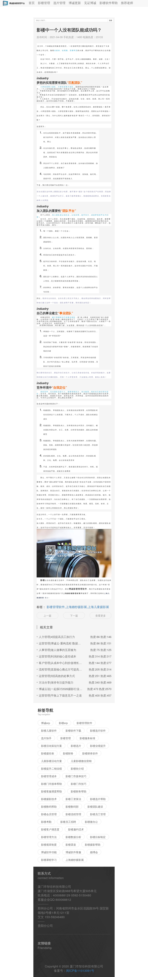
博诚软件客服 (73, 852)
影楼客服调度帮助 (51, 791)
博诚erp (45, 723)
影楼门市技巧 (78, 784)
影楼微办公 (91, 822)
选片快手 (46, 738)
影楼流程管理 (73, 814)
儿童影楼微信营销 (81, 761)
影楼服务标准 (87, 738)
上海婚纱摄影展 (75, 860)
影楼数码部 (72, 806)
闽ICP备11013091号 (80, 970)
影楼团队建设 (95, 806)
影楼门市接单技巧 (76, 776)
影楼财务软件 (90, 753)
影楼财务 (68, 753)
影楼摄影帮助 (92, 844)
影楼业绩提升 (98, 746)
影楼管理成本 (49, 776)
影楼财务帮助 (78, 791)
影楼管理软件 (84, 723)
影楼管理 (65, 738)
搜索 (110, 20)
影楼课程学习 (49, 860)
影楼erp (63, 723)
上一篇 (47, 615)
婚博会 (94, 852)
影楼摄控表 (47, 753)
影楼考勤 (46, 822)
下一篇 (74, 615)
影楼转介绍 (77, 768)
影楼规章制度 (49, 844)
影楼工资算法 (73, 799)
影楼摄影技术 (49, 799)
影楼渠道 (71, 844)
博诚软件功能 (49, 852)
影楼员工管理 (98, 814)
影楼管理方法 (49, 837)
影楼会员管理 (49, 814)
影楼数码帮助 (49, 806)
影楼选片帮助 (98, 799)
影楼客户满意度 (50, 829)
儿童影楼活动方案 (51, 761)
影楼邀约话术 (76, 829)
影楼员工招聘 (68, 822)
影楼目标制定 (98, 837)
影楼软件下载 (73, 730)
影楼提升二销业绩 (51, 768)
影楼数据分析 (73, 837)
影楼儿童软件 (49, 730)
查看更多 (100, 615)
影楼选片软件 (98, 730)
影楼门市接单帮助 (51, 784)
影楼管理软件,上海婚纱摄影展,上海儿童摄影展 (78, 607)
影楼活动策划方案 (51, 746)
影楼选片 (76, 746)
